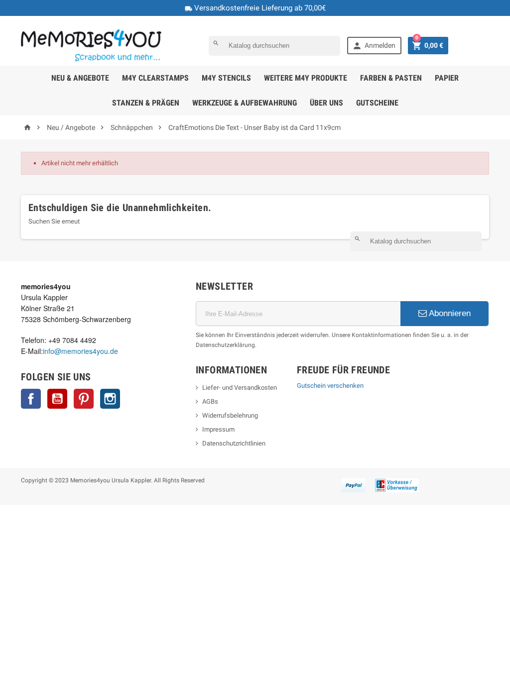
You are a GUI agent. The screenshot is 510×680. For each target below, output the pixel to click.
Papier (447, 78)
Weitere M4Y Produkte (305, 78)
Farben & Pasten (391, 78)
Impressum (218, 429)
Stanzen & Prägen (145, 103)
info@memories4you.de (80, 351)
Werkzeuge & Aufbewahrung (244, 103)
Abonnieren (449, 313)
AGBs (210, 401)
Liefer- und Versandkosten (239, 387)
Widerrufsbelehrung (230, 415)
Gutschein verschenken (330, 385)
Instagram (110, 399)
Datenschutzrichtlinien (233, 443)
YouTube (57, 399)
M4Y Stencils (226, 78)
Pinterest (84, 399)
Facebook (31, 399)
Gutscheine (377, 103)
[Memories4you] (91, 45)
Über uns (326, 103)
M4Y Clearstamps (155, 78)
